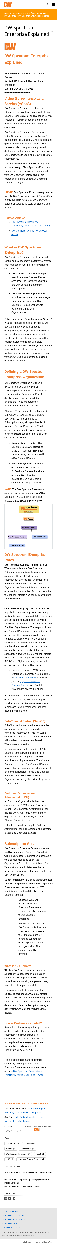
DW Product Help (19, 13)
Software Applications (39, 13)
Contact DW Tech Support (13, 1215)
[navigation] (53, 4)
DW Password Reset (11, 1227)
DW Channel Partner (24, 677)
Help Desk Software (31, 1242)
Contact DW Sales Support (13, 1219)
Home (7, 13)
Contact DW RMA (9, 1223)
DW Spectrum (10, 15)
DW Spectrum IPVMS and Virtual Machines (23, 1186)
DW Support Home (10, 1211)
